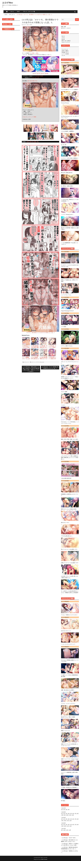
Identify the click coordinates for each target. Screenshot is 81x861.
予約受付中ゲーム (8, 29)
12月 (73, 815)
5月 (71, 813)
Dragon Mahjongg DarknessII (67, 310)
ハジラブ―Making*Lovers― (67, 214)
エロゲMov (7, 2)
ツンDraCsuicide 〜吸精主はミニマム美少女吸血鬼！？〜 (69, 200)
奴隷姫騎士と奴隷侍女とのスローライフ (69, 494)
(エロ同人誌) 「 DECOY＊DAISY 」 (69, 837)
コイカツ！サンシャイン (66, 76)
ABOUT (18, 11)
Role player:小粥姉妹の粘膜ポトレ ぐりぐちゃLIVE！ (70, 660)
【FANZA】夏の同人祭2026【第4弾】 (40, 73)
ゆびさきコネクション (66, 630)
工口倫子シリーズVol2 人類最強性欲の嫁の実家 (69, 675)
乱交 (43, 362)
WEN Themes (44, 859)
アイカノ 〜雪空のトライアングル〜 (69, 614)
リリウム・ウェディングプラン (68, 703)
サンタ (63, 55)
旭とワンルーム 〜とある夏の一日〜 (69, 549)
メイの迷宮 (63, 326)
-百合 (41, 362)
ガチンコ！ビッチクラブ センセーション (69, 362)
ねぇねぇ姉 (63, 144)
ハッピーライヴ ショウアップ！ (68, 644)
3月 (66, 809)
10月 (67, 815)
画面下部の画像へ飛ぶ (32, 80)
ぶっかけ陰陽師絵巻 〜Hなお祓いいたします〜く (69, 243)
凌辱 (65, 26)
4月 (68, 809)
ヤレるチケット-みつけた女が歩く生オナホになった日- (70, 265)
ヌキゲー (69, 28)
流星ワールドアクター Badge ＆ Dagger (70, 759)
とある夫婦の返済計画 (66, 478)
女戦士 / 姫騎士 (65, 50)
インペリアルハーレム (66, 294)
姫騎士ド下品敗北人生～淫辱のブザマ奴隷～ (69, 280)
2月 (64, 809)
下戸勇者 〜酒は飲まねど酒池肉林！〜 (69, 787)
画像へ (37, 53)
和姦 (62, 26)
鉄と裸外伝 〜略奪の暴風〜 (67, 186)
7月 (75, 813)
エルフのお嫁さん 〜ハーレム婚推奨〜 (69, 89)
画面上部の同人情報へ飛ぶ (33, 141)
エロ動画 (30, 24)
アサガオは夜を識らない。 (67, 536)
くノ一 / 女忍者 (65, 53)
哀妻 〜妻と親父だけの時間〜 (67, 690)
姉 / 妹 (63, 39)
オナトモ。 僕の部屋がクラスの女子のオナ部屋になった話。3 (40, 332)
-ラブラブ (37, 362)
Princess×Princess (65, 103)
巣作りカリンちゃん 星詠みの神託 (68, 509)
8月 (78, 813)
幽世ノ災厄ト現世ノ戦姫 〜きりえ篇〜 (69, 439)
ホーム (12, 11)
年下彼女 (63, 800)
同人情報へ (32, 53)
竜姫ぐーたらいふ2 (65, 730)
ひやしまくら (26, 362)
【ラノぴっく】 (35, 77)
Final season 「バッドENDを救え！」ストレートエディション (70, 422)
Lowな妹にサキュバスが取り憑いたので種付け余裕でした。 (69, 577)
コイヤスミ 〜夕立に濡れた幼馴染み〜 (69, 158)
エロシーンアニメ (66, 42)
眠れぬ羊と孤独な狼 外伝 (66, 172)
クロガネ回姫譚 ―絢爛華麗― (67, 131)
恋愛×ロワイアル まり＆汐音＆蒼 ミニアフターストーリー (69, 744)
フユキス (63, 405)
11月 (70, 815)
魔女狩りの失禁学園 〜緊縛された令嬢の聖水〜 (69, 228)
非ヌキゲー (63, 28)
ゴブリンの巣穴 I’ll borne (66, 345)
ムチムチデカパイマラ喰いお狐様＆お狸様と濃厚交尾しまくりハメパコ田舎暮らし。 (69, 457)
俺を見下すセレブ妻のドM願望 (68, 717)
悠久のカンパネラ (65, 522)
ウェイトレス (65, 49)
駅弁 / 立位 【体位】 (66, 40)
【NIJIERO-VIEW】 (39, 76)
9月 (62, 815)
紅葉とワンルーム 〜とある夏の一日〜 (69, 562)
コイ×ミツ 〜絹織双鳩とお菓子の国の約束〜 (69, 773)
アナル (63, 37)
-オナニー (33, 362)
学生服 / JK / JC (65, 52)
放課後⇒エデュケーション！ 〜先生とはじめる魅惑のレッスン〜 (69, 377)
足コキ (63, 36)
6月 (73, 813)
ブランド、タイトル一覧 (29, 11)
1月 (62, 809)
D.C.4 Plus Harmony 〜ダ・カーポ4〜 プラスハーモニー (69, 117)
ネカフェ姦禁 (64, 391)
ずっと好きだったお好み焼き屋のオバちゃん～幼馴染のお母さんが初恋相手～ (69, 592)
